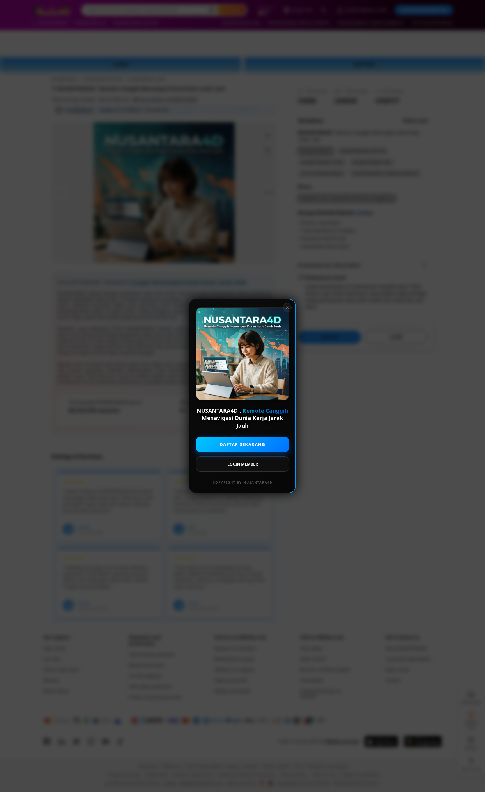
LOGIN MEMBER (242, 464)
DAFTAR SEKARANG (243, 444)
